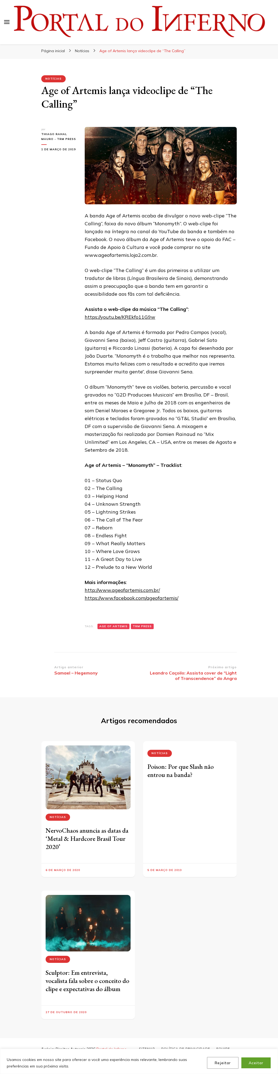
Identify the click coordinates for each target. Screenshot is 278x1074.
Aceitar (256, 1062)
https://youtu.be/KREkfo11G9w (120, 317)
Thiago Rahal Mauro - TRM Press (58, 136)
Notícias (53, 78)
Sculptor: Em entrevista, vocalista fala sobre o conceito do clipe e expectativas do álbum (87, 980)
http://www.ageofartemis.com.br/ (122, 590)
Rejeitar (223, 1062)
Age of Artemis (113, 626)
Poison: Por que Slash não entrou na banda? (180, 770)
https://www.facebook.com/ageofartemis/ (131, 598)
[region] (139, 1061)
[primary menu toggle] (7, 22)
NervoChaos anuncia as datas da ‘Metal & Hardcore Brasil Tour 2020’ (87, 838)
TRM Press (142, 626)
